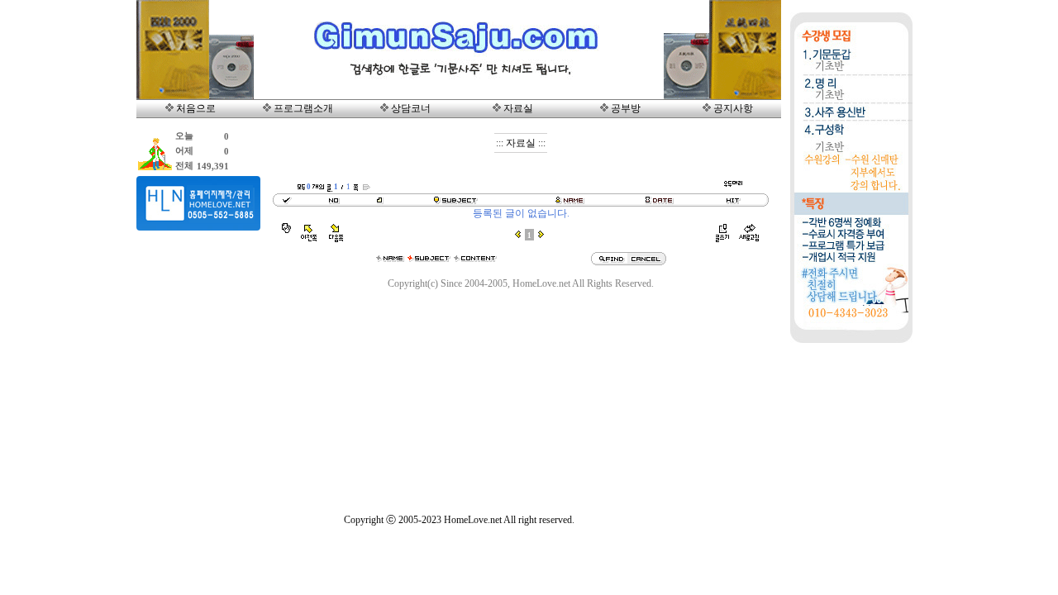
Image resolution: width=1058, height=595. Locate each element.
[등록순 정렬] (659, 203)
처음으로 (196, 108)
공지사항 (733, 108)
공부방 (626, 108)
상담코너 (411, 108)
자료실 (518, 108)
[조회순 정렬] (733, 203)
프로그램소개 (303, 108)
